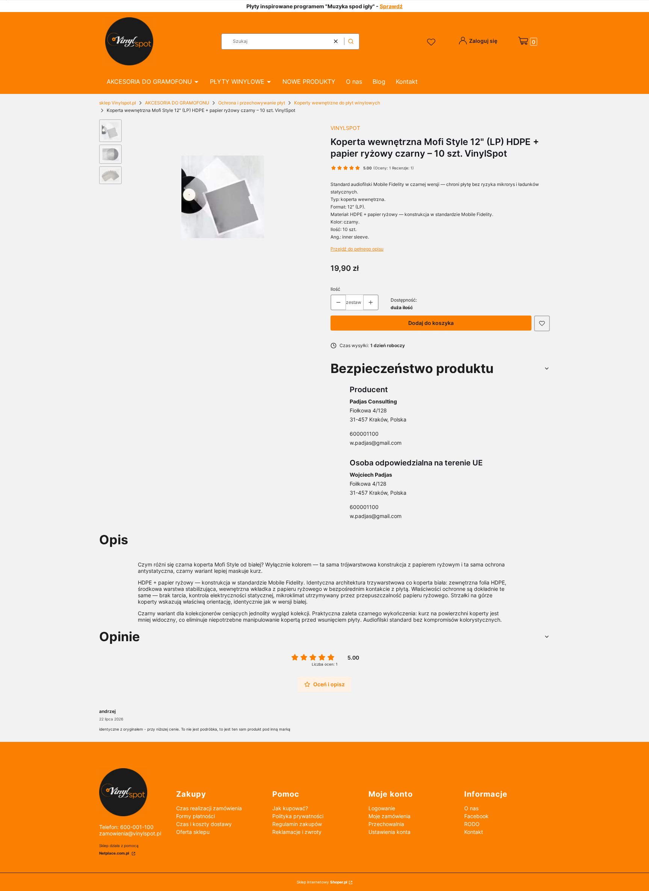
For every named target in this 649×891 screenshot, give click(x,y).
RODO (472, 824)
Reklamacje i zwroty (296, 832)
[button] (351, 41)
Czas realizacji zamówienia (209, 808)
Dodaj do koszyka (431, 323)
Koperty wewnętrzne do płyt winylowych (337, 103)
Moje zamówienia (389, 816)
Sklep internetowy (322, 882)
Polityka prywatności (297, 816)
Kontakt (473, 832)
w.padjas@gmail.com (375, 442)
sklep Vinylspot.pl (117, 103)
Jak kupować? (290, 808)
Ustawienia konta (389, 832)
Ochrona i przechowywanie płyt (251, 103)
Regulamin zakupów (297, 824)
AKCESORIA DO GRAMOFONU (177, 103)
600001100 (364, 433)
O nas (471, 808)
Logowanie (381, 808)
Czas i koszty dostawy (204, 824)
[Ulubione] (432, 42)
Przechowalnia (386, 824)
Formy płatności (195, 816)
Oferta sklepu (193, 832)
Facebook (476, 816)
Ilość (335, 289)
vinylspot (345, 128)
